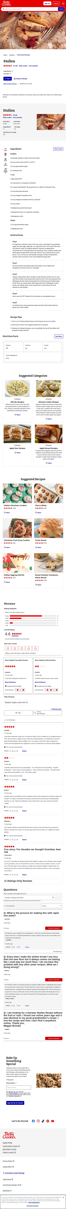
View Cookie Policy (34, 1202)
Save (9, 79)
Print (5, 160)
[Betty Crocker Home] (6, 3)
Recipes (12, 55)
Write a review (23, 65)
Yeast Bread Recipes (23, 55)
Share (5, 165)
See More (59, 336)
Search (61, 9)
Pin (5, 155)
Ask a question (33, 65)
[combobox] (30, 9)
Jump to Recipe (21, 79)
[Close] (63, 1197)
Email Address (11, 1083)
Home (5, 55)
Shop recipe (58, 149)
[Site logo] (10, 1136)
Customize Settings (32, 1205)
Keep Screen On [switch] (5, 172)
